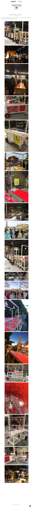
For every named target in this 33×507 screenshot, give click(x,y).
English (20, 1)
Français (13, 1)
